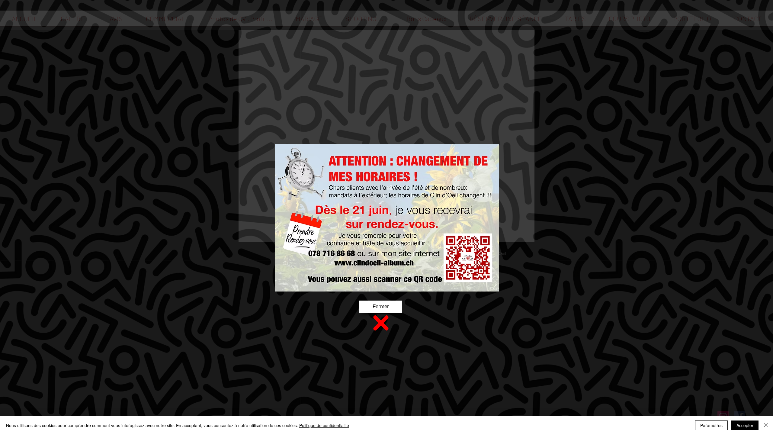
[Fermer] (765, 425)
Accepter (744, 425)
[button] (380, 307)
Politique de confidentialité (324, 425)
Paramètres (711, 425)
